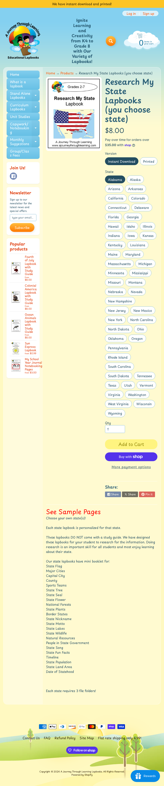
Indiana (115, 236)
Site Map (87, 737)
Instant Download (123, 162)
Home (14, 74)
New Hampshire (121, 302)
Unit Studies (20, 116)
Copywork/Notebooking (25, 128)
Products (67, 73)
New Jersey (118, 311)
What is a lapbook (18, 83)
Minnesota (117, 273)
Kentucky (116, 245)
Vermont (148, 386)
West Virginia (120, 404)
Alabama (116, 180)
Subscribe (22, 227)
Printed (150, 162)
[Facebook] (13, 176)
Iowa (133, 236)
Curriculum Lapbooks (25, 107)
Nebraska (117, 292)
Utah (129, 386)
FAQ (47, 737)
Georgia (134, 217)
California (117, 199)
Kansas (149, 236)
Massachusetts (121, 264)
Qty (108, 422)
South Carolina (121, 367)
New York (116, 320)
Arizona (115, 189)
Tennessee (146, 376)
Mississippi (141, 273)
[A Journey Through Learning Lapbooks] (23, 41)
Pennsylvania (119, 348)
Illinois (149, 227)
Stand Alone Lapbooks (25, 95)
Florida (115, 217)
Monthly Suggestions (25, 142)
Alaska (137, 180)
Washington (138, 395)
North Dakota (120, 330)
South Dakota (120, 376)
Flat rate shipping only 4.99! (119, 737)
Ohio (142, 330)
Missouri (116, 283)
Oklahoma (117, 339)
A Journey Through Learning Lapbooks (81, 771)
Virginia (115, 395)
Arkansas (137, 189)
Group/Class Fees (19, 153)
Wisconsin (145, 404)
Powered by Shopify (82, 774)
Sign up (148, 13)
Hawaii (115, 227)
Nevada (138, 292)
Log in (131, 13)
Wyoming (116, 414)
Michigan (146, 264)
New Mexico (144, 311)
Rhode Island (119, 358)
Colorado (139, 199)
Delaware (143, 208)
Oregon (138, 339)
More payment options (131, 466)
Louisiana (139, 245)
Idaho (132, 227)
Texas (113, 386)
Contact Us (31, 737)
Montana (136, 283)
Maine (114, 255)
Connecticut (119, 208)
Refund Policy (65, 737)
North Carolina (143, 320)
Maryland (134, 255)
